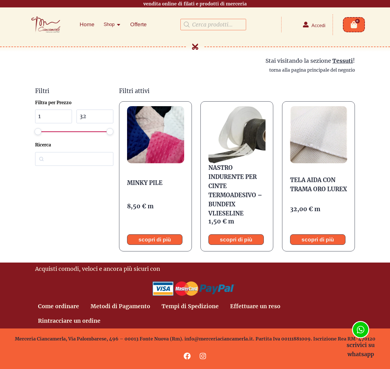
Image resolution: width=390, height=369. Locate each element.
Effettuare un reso (255, 306)
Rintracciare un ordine (69, 320)
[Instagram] (203, 356)
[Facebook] (187, 356)
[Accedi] (306, 24)
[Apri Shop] (118, 25)
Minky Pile (144, 182)
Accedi (318, 25)
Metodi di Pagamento (120, 306)
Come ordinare (58, 306)
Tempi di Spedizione (190, 306)
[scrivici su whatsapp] (360, 329)
